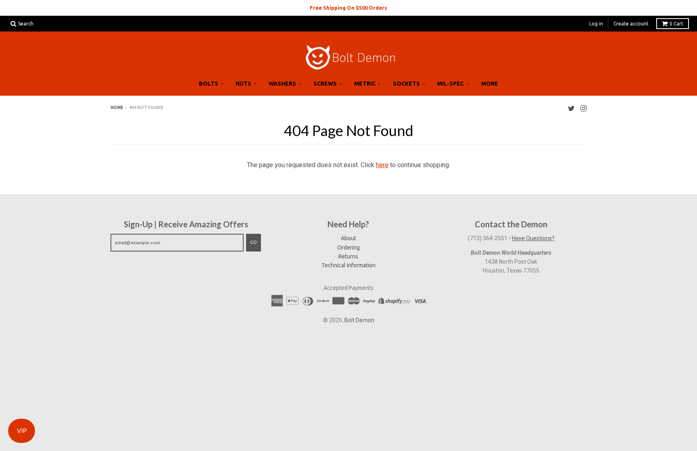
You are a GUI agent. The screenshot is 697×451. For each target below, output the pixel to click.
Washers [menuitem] (282, 83)
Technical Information (348, 265)
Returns (348, 256)
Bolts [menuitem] (208, 83)
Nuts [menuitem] (243, 83)
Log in (596, 23)
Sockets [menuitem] (406, 83)
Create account (631, 23)
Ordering (348, 247)
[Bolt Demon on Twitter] (571, 108)
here (382, 165)
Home (117, 107)
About (348, 238)
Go (253, 242)
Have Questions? (533, 238)
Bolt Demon (359, 320)
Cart (676, 23)
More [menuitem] (489, 83)
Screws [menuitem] (325, 83)
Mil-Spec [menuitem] (450, 83)
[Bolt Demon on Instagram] (583, 108)
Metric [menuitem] (365, 83)
